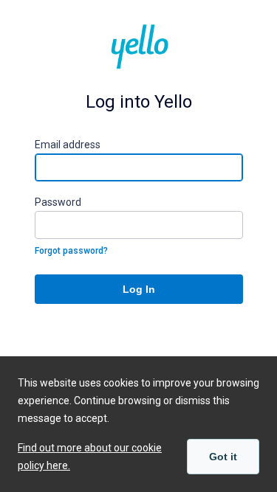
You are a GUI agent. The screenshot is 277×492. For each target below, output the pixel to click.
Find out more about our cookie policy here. (90, 456)
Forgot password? (71, 251)
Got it (223, 456)
